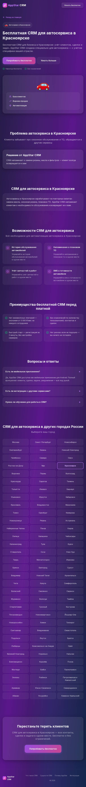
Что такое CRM (32, 775)
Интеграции (74, 775)
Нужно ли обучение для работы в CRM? (43, 402)
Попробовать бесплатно (19, 60)
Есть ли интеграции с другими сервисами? (43, 391)
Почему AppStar (61, 775)
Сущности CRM (46, 775)
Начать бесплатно (72, 5)
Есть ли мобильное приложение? (43, 371)
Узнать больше (48, 60)
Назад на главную (14, 17)
